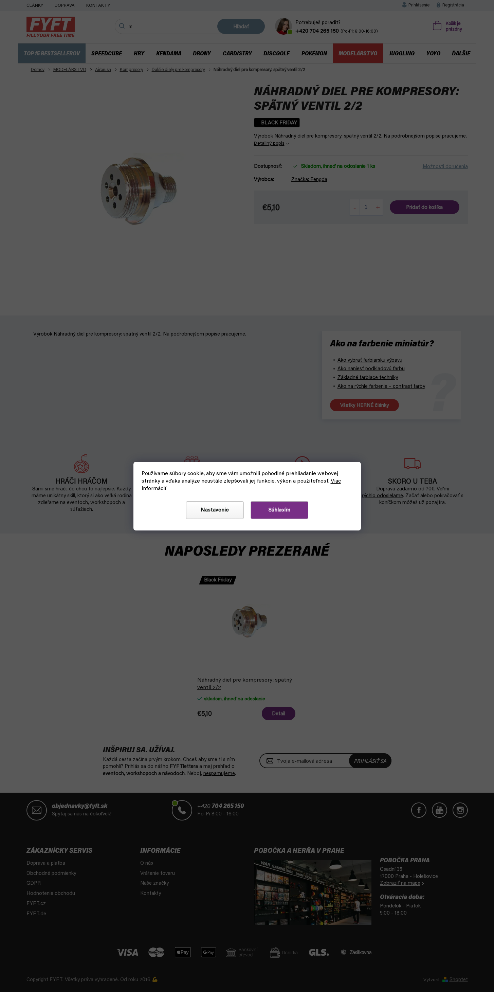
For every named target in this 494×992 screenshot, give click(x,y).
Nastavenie (215, 510)
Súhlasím (279, 510)
